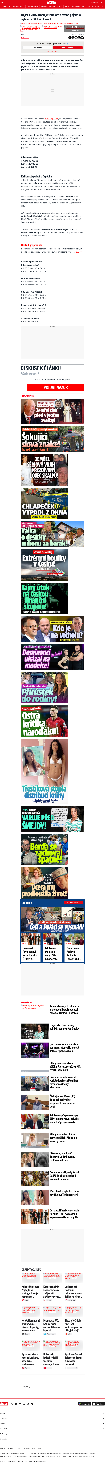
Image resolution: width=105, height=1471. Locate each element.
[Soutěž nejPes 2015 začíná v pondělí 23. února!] (52, 27)
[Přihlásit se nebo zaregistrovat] (102, 2)
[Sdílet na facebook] (69, 37)
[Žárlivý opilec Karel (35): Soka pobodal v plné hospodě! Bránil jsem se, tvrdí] (35, 1102)
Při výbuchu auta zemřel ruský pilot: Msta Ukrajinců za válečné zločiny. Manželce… (64, 1082)
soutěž (22, 1387)
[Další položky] (102, 6)
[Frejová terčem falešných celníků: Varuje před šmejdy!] (35, 1031)
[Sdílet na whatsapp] (79, 37)
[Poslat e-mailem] (82, 37)
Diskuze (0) (25, 38)
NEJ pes (28, 1387)
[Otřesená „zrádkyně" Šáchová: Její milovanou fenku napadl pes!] (35, 1159)
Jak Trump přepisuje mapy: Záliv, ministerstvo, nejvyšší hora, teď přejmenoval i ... (52, 953)
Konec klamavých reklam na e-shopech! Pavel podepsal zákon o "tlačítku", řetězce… (65, 1009)
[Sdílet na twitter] (73, 37)
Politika (24, 943)
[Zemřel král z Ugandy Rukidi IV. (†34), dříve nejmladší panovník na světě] (35, 1178)
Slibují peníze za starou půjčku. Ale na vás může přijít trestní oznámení (65, 1066)
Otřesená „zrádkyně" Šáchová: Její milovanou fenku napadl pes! (62, 1156)
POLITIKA (27, 903)
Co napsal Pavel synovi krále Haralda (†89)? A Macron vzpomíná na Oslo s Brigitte (30, 953)
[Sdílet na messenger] (76, 37)
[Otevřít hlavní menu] (2, 2)
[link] (12, 1403)
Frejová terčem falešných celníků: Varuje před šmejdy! (65, 1026)
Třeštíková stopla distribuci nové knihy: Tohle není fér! (64, 1193)
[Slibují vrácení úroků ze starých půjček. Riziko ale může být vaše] (35, 1140)
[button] (84, 1404)
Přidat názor (56, 387)
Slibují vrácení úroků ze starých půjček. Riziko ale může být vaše (63, 1137)
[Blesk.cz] (52, 2)
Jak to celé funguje (52, 51)
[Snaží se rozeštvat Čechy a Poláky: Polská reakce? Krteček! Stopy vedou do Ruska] (52, 919)
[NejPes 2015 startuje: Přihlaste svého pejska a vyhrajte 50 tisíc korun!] (49, 23)
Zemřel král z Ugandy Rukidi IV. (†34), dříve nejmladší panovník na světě (64, 1175)
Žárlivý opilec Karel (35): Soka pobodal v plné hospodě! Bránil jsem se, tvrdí (63, 1101)
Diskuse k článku (41, 368)
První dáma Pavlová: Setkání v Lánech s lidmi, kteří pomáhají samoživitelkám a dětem (74, 953)
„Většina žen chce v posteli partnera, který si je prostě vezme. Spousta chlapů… (64, 1047)
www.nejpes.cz (51, 118)
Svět (45, 943)
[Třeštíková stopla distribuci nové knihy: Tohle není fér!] (35, 1197)
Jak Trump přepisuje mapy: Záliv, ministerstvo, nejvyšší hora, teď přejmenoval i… (64, 1118)
